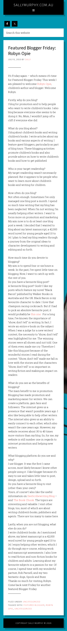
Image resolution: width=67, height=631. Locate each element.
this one (35, 314)
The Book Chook (23, 500)
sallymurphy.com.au (33, 4)
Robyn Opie (44, 83)
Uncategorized (31, 601)
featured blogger (34, 605)
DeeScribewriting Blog (41, 496)
